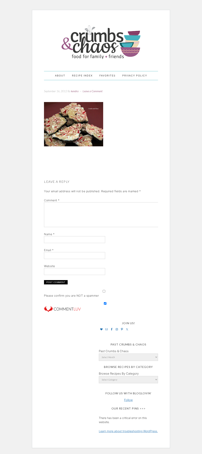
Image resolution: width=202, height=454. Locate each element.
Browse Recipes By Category (119, 373)
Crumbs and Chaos (101, 38)
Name (49, 234)
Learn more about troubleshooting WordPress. (128, 431)
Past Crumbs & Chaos (114, 351)
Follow (128, 400)
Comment (52, 200)
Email (49, 250)
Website (49, 266)
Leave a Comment (93, 91)
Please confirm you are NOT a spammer (71, 295)
